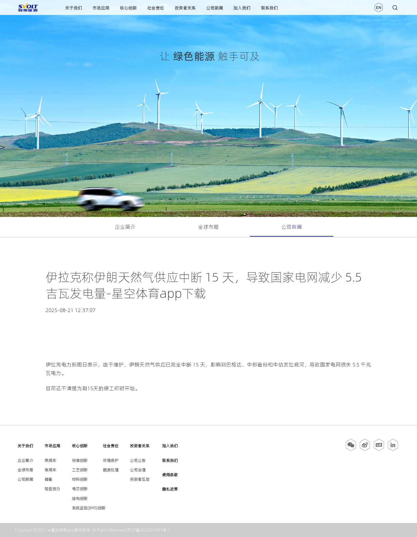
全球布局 (208, 226)
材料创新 (80, 479)
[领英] (392, 450)
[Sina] (364, 450)
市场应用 (101, 8)
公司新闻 (214, 8)
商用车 (50, 470)
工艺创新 (80, 470)
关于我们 (73, 8)
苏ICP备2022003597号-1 (148, 530)
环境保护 (111, 460)
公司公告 (138, 460)
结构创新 (80, 498)
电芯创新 (80, 488)
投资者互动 (140, 479)
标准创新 (80, 460)
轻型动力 (52, 488)
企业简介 (125, 226)
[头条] (378, 450)
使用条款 (170, 474)
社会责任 (155, 8)
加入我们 (242, 8)
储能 (48, 479)
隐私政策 (170, 489)
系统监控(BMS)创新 (89, 508)
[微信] (351, 450)
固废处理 (111, 470)
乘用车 (50, 460)
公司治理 (138, 470)
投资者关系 (185, 8)
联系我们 (269, 8)
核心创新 (128, 8)
